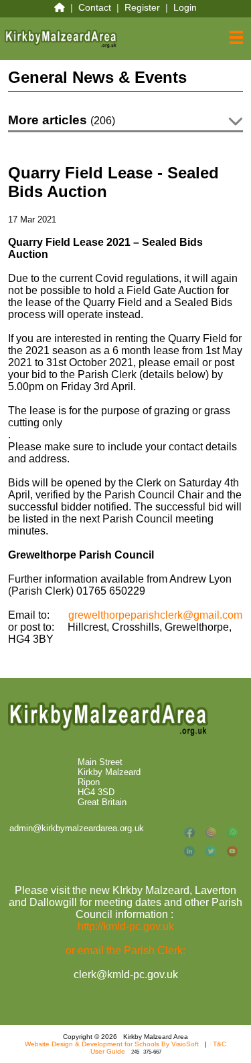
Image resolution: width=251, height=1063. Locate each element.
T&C (219, 1044)
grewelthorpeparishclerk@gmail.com (155, 615)
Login (185, 7)
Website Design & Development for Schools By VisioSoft (112, 1044)
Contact (94, 7)
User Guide (107, 1051)
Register (142, 7)
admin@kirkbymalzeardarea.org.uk (76, 828)
